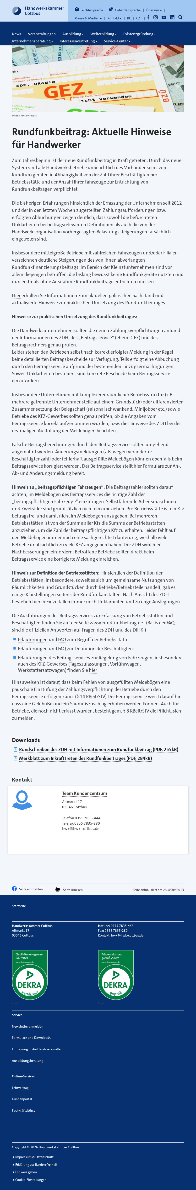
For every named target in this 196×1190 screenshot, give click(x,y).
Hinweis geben (26, 1172)
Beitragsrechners (29, 345)
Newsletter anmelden (27, 1026)
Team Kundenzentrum (84, 793)
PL (129, 18)
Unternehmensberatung (31, 41)
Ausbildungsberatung (27, 1060)
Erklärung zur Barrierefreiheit (36, 1164)
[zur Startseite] (38, 11)
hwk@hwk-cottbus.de (80, 828)
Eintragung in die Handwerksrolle (36, 1049)
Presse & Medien (87, 18)
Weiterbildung (102, 33)
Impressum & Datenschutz (34, 1157)
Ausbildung (71, 33)
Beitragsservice (27, 466)
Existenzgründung (138, 33)
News (16, 33)
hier (138, 466)
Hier (16, 295)
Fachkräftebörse (23, 1110)
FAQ (62, 639)
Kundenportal (22, 1099)
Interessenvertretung (77, 41)
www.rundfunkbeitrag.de (116, 623)
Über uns (152, 10)
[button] (15, 890)
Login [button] (89, 26)
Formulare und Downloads (31, 1037)
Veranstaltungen (42, 33)
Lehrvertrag (20, 1088)
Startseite (19, 906)
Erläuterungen (33, 639)
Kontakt (113, 18)
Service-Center (116, 41)
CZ (138, 18)
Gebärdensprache (128, 10)
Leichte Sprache (92, 10)
